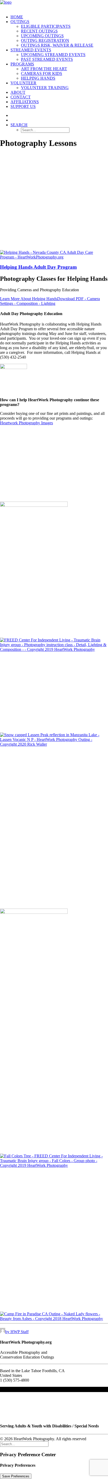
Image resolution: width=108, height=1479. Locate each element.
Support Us (23, 106)
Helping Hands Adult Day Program (38, 267)
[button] (19, 125)
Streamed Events (30, 50)
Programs (22, 64)
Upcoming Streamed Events (53, 54)
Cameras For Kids (41, 73)
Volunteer (23, 83)
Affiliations (24, 102)
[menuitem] (59, 17)
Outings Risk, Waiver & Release (57, 45)
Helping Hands (38, 78)
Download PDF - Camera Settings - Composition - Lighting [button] (50, 301)
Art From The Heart (44, 69)
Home (16, 17)
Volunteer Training (45, 87)
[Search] (24, 1444)
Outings (19, 21)
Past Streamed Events (47, 59)
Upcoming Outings (42, 36)
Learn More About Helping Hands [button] (28, 298)
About (17, 92)
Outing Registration (45, 40)
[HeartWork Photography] (54, 5)
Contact (20, 97)
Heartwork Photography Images (26, 423)
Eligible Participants (46, 26)
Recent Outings (39, 31)
